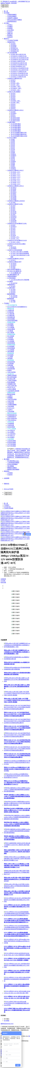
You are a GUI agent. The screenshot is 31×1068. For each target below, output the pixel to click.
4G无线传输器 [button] (11, 278)
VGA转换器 (10, 341)
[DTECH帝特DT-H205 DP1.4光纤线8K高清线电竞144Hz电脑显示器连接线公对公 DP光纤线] (17, 967)
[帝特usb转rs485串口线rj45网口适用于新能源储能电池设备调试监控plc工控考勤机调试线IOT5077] (17, 874)
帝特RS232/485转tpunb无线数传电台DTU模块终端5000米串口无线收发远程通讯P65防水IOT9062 (17, 769)
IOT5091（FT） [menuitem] (15, 238)
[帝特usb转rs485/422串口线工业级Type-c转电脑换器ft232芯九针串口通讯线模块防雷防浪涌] (17, 681)
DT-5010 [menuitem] (13, 266)
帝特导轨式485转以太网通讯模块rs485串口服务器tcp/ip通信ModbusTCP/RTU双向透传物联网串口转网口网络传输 (17, 810)
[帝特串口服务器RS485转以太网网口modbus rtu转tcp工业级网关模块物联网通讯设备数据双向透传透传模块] (17, 832)
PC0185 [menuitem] (13, 158)
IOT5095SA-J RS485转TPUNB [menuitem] (19, 73)
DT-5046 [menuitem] (13, 202)
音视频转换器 (11, 334)
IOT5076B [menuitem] (13, 220)
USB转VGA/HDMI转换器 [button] (14, 250)
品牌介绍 (10, 33)
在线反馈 (10, 37)
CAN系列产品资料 (12, 40)
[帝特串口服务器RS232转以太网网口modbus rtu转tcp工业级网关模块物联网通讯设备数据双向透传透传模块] (17, 791)
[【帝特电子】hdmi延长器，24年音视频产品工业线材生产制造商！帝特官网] (15, 2)
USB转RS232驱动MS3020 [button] (14, 78)
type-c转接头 (10, 437)
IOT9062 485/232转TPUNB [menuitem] (18, 54)
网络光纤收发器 (12, 413)
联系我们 (10, 35)
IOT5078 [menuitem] (13, 116)
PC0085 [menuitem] (13, 157)
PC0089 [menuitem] (13, 164)
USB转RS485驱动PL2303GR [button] (15, 258)
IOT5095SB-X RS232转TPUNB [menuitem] (19, 70)
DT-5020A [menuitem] (13, 265)
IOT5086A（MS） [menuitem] (16, 86)
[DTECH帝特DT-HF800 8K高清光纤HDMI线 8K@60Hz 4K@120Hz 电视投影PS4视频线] (17, 955)
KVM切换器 (10, 346)
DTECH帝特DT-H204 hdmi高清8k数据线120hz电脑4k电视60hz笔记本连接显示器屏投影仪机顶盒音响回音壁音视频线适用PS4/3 (17, 920)
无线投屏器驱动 (12, 276)
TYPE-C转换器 (11, 428)
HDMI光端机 (11, 318)
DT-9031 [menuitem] (13, 286)
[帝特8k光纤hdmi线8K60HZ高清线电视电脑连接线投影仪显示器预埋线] (17, 669)
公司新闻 (10, 473)
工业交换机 (10, 439)
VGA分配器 (10, 327)
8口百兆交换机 (11, 442)
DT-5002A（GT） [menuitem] (16, 175)
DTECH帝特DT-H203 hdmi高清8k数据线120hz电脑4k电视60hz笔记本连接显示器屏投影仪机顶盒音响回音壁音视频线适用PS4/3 (17, 934)
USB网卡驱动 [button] (11, 122)
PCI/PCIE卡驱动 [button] (12, 137)
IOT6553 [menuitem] (13, 105)
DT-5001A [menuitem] (13, 187)
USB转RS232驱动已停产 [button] (14, 261)
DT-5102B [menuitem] (13, 196)
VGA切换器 (10, 349)
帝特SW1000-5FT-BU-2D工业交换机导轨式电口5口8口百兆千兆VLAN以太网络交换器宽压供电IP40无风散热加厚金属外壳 (17, 741)
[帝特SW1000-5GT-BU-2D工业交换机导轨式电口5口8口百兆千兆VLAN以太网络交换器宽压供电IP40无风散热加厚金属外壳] (17, 722)
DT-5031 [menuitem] (13, 208)
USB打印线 (10, 401)
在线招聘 (6, 478)
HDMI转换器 (11, 343)
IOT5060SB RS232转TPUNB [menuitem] (19, 63)
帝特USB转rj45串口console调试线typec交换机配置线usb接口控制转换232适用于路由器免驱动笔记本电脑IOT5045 (16, 865)
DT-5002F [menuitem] (13, 190)
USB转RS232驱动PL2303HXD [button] (16, 201)
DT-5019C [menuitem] (13, 247)
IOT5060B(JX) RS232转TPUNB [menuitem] (19, 59)
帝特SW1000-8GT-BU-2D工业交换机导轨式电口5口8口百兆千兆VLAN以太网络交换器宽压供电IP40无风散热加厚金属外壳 (17, 714)
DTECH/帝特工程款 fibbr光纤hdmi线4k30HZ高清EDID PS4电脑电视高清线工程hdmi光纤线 (17, 1010)
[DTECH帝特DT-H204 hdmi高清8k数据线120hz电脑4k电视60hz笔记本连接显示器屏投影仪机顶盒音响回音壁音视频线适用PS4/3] (17, 915)
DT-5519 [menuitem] (13, 234)
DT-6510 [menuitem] (13, 292)
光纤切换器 (10, 351)
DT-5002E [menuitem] (13, 189)
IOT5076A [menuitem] (13, 217)
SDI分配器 (10, 324)
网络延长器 (10, 308)
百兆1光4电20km (12, 418)
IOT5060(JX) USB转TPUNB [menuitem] (19, 56)
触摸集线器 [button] (10, 298)
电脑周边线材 (11, 392)
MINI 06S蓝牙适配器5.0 (14, 269)
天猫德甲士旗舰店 (12, 18)
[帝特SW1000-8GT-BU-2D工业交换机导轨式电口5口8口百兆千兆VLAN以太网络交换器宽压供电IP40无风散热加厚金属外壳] (17, 709)
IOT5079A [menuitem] (13, 222)
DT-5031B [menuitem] (13, 213)
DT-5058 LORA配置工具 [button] (14, 271)
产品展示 (6, 303)
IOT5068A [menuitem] (13, 248)
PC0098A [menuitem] (13, 161)
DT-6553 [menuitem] (13, 95)
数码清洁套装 (11, 394)
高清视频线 (10, 360)
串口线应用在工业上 (13, 461)
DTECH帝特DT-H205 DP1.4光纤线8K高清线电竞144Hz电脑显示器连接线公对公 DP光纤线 (17, 972)
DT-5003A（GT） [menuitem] (16, 177)
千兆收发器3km (11, 416)
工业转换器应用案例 (13, 462)
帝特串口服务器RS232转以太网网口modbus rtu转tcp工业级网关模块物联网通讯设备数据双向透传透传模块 (17, 796)
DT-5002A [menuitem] (13, 192)
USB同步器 (10, 425)
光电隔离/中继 (11, 384)
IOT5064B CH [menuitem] (15, 49)
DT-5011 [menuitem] (13, 207)
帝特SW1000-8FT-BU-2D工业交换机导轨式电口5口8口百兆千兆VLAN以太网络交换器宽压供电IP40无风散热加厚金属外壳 (17, 755)
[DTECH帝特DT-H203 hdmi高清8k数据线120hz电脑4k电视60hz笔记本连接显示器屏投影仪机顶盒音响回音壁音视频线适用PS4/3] (17, 929)
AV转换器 (10, 337)
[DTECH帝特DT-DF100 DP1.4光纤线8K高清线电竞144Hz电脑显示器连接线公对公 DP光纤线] (17, 901)
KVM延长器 (10, 315)
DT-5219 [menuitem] (13, 231)
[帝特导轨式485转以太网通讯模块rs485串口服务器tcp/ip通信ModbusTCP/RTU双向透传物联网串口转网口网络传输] (17, 805)
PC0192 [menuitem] (13, 146)
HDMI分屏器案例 (12, 464)
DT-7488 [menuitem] (13, 301)
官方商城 (6, 13)
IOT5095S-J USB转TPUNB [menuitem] (18, 76)
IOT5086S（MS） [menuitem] (16, 100)
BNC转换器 (10, 336)
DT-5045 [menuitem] (13, 214)
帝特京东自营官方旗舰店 (14, 19)
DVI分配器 (10, 325)
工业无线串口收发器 (13, 390)
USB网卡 (10, 396)
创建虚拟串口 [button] (11, 284)
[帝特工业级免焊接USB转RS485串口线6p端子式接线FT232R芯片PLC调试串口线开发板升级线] (17, 846)
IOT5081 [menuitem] (13, 81)
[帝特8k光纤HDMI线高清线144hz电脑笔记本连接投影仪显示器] (17, 659)
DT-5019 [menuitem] (13, 229)
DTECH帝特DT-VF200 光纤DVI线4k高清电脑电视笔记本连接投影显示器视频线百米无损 (17, 986)
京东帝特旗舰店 (12, 16)
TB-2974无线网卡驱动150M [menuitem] (18, 132)
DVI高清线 (10, 363)
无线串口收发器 (12, 375)
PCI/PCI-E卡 (10, 408)
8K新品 (9, 370)
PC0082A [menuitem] (13, 154)
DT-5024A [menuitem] (13, 263)
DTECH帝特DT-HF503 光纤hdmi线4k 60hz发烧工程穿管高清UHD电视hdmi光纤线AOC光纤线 (17, 948)
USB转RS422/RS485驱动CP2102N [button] (17, 240)
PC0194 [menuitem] (13, 143)
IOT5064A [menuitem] (13, 45)
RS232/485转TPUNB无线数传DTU (17, 306)
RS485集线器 (11, 382)
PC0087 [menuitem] (13, 139)
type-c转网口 (10, 432)
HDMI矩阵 (10, 355)
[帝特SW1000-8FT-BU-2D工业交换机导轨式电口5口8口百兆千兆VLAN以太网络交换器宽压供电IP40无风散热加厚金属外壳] (17, 750)
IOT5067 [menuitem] (13, 225)
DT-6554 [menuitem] (13, 96)
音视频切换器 (11, 344)
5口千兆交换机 (11, 444)
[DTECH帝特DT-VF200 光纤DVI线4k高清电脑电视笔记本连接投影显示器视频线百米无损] (17, 981)
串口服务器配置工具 (13, 274)
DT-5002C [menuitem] (13, 193)
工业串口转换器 (12, 380)
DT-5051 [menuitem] (13, 210)
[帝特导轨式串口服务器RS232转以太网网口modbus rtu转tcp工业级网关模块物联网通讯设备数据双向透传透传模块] (17, 819)
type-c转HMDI (11, 434)
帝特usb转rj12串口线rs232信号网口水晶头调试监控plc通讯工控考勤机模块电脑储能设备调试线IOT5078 (17, 892)
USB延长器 (10, 310)
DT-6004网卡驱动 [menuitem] (16, 129)
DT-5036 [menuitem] (13, 289)
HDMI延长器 (11, 317)
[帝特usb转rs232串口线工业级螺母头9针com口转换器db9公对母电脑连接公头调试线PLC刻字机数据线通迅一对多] (17, 647)
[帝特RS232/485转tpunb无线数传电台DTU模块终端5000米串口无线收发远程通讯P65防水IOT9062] (17, 764)
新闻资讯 (6, 471)
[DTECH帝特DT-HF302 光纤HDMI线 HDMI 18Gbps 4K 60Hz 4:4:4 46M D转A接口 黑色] (17, 993)
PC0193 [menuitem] (13, 145)
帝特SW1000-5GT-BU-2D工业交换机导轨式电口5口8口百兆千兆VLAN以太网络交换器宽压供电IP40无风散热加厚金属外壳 (17, 727)
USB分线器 (10, 406)
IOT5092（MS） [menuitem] (15, 83)
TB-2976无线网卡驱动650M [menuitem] (18, 134)
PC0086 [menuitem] (13, 140)
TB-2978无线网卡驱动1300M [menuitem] (19, 136)
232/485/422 (10, 373)
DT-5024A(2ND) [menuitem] (15, 119)
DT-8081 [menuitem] (13, 300)
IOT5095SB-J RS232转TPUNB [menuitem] (19, 75)
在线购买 (3, 579)
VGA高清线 (10, 367)
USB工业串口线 (12, 385)
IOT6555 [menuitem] (13, 108)
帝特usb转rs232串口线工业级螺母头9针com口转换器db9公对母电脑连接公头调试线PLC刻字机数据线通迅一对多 (17, 652)
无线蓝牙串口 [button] (11, 42)
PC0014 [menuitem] (13, 151)
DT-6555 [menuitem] (13, 97)
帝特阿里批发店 (12, 21)
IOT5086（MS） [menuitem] (15, 102)
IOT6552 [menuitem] (13, 104)
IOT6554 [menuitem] (13, 107)
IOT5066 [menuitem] (13, 111)
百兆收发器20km (12, 415)
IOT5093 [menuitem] (13, 99)
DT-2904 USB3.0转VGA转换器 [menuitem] (19, 251)
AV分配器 (10, 331)
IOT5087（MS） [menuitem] (15, 85)
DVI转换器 (10, 339)
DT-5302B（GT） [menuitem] (16, 184)
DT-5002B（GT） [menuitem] (16, 182)
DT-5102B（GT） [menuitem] (16, 180)
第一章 (6, 11)
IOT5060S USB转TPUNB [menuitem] (18, 61)
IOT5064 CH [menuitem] (14, 48)
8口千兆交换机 (11, 446)
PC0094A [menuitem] (13, 168)
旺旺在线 (3, 582)
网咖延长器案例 (12, 467)
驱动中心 (6, 38)
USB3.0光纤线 (11, 372)
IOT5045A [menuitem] (13, 216)
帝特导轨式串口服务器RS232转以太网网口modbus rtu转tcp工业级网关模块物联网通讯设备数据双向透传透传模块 (16, 824)
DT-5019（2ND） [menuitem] (16, 242)
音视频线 (10, 397)
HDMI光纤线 (11, 361)
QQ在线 (3, 580)
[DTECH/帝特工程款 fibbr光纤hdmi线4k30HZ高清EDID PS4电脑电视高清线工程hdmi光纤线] (17, 1005)
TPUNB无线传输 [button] (12, 52)
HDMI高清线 (11, 368)
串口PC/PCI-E (11, 387)
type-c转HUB (11, 430)
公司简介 (10, 25)
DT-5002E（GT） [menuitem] (16, 172)
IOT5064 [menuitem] (13, 43)
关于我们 (6, 23)
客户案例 (6, 459)
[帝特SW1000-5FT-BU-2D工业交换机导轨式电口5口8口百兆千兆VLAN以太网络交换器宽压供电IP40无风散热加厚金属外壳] (17, 736)
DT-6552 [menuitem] (13, 93)
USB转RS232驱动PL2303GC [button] (15, 110)
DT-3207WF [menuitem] (14, 283)
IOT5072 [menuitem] (13, 260)
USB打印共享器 (12, 399)
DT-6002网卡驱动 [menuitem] (16, 125)
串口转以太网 (11, 378)
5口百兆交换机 (11, 440)
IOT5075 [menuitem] (13, 80)
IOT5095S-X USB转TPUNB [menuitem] (18, 71)
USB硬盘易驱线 (12, 404)
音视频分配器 (11, 322)
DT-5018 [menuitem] (13, 205)
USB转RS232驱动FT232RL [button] (15, 204)
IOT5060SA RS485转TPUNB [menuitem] (19, 64)
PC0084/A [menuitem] (13, 155)
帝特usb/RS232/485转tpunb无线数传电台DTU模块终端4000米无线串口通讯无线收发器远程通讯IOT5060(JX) (16, 782)
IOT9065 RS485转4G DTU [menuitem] (18, 66)
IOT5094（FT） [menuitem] (15, 237)
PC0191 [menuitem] (13, 148)
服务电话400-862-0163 (7, 1023)
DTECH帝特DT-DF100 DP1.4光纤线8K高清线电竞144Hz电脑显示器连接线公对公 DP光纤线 (17, 906)
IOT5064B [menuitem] (13, 46)
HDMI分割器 (11, 427)
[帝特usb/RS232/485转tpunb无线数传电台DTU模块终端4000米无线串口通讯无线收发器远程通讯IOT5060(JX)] (17, 777)
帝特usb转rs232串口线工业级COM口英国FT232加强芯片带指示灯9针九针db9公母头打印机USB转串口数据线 (17, 700)
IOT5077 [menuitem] (13, 114)
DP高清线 (10, 365)
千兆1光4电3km (11, 420)
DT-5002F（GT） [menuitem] (16, 173)
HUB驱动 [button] (10, 281)
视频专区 (6, 483)
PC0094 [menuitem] (13, 163)
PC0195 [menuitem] (13, 142)
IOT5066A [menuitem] (13, 113)
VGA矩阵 (10, 356)
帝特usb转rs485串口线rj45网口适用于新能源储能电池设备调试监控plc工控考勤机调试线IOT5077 (17, 879)
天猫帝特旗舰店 (12, 14)
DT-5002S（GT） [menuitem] (16, 179)
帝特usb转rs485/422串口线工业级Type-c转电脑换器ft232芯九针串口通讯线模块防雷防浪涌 (17, 686)
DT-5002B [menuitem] (13, 197)
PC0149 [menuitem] (13, 160)
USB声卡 (10, 409)
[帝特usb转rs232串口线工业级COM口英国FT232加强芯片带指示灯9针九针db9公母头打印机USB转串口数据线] (17, 695)
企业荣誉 (10, 28)
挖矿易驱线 (10, 466)
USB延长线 (10, 403)
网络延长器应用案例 (13, 469)
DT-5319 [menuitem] (13, 232)
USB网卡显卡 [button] (11, 288)
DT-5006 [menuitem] (13, 268)
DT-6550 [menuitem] (13, 291)
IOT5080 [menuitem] (13, 219)
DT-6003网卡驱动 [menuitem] (16, 127)
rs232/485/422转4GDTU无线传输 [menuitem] (20, 279)
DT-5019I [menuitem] (13, 235)
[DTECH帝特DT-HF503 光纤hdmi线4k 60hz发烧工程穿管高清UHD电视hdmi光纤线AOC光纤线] (17, 943)
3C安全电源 (10, 411)
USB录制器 (10, 423)
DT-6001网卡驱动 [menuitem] (16, 124)
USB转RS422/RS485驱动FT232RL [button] (17, 223)
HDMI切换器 (11, 348)
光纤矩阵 (10, 358)
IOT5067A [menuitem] (13, 226)
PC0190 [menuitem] (13, 149)
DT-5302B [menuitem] (13, 199)
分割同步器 (10, 421)
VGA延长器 (10, 313)
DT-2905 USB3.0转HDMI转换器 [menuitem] (20, 253)
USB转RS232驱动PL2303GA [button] (15, 186)
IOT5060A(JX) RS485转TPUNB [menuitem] (20, 57)
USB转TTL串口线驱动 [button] (13, 91)
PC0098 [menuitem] (13, 152)
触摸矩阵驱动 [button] (11, 294)
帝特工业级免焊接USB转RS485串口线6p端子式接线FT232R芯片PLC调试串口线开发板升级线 (17, 851)
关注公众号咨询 (8, 489)
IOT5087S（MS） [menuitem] (16, 90)
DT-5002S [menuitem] (13, 195)
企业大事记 (10, 30)
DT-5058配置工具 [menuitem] (16, 273)
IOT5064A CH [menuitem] (15, 51)
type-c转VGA (11, 435)
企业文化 (10, 31)
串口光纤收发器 (12, 377)
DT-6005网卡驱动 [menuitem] (16, 130)
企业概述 (10, 26)
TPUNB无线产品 (12, 305)
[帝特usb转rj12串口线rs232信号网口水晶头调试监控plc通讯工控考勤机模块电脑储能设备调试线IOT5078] (17, 887)
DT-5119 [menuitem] (13, 228)
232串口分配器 (11, 389)
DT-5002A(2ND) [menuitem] (15, 120)
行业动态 (10, 474)
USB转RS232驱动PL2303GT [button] (15, 170)
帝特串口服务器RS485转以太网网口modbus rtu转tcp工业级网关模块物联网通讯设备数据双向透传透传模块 (17, 837)
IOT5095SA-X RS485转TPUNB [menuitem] (19, 68)
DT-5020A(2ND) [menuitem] (15, 117)
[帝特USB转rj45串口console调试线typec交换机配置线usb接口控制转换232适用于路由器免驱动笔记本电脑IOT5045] (17, 860)
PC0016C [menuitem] (13, 167)
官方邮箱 (6, 1020)
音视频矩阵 (10, 353)
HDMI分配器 (11, 329)
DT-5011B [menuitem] (13, 211)
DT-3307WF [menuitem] (14, 295)
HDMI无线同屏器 (12, 320)
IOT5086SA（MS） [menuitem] (16, 88)
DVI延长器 (10, 312)
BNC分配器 (10, 332)
